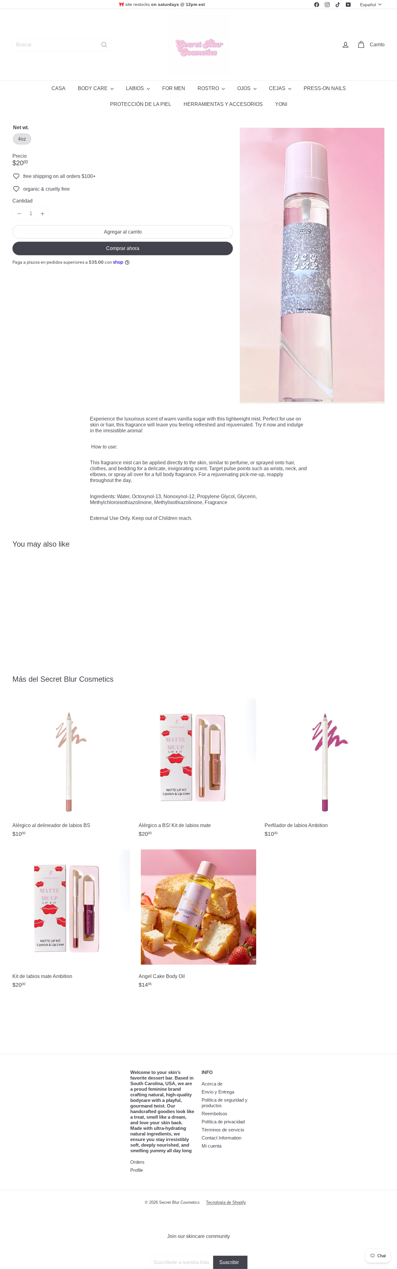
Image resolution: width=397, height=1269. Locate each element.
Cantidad (22, 200)
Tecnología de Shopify (226, 1202)
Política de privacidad (223, 1121)
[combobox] (62, 44)
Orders (137, 1162)
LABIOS (135, 88)
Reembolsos (214, 1113)
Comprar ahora (122, 248)
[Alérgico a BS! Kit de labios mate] (199, 770)
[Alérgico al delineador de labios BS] (72, 770)
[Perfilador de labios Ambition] (325, 770)
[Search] (104, 44)
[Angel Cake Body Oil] (199, 921)
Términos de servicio (223, 1129)
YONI (281, 104)
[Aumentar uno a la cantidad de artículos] (42, 213)
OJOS (244, 88)
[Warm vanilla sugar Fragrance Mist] (40, 607)
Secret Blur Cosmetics (77, 679)
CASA (58, 88)
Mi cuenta (211, 1145)
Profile (136, 1170)
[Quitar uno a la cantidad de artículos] (19, 213)
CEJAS (278, 88)
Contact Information (221, 1137)
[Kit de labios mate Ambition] (72, 921)
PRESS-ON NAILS (325, 88)
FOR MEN (173, 88)
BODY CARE (93, 88)
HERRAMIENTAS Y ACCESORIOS (223, 104)
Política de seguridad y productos (225, 1102)
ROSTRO (209, 88)
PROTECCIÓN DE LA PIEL (140, 104)
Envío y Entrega (218, 1091)
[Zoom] (312, 265)
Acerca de (212, 1083)
